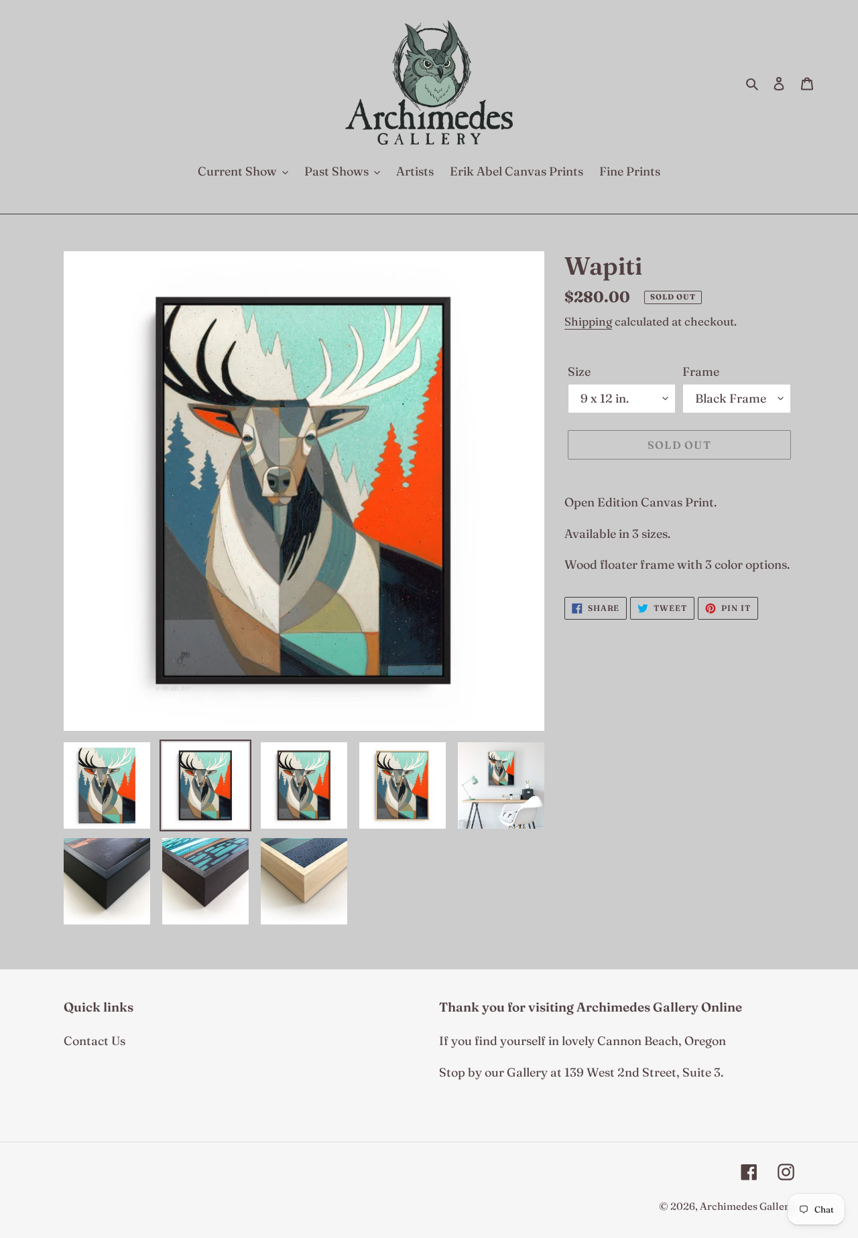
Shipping (588, 321)
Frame (700, 371)
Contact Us (94, 1040)
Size (579, 371)
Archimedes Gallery (747, 1206)
